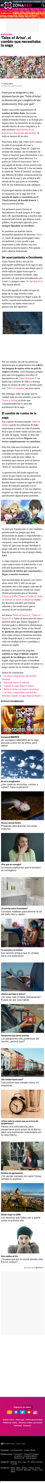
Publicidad (18, 1426)
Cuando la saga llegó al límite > (27, 695)
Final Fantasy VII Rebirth (32, 2)
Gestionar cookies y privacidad (30, 1423)
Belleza (24, 1468)
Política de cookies (10, 1423)
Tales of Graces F (27, 378)
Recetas (19, 1470)
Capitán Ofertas (29, 1450)
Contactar (27, 1426)
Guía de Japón (31, 1458)
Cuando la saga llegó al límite (19, 686)
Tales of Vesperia (15, 388)
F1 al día (14, 1464)
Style (24, 1462)
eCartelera (18, 1456)
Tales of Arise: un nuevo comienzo (21, 689)
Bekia (13, 1468)
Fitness (35, 1470)
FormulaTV (18, 1454)
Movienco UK (19, 1458)
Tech (19, 1462)
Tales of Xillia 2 (27, 596)
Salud (13, 1470)
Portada (15, 9)
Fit (29, 1462)
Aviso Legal (20, 1420)
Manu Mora (8, 84)
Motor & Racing (36, 1462)
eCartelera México (30, 1456)
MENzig (14, 1462)
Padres (31, 1468)
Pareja (37, 1468)
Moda (18, 1468)
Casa (41, 1470)
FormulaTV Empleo (31, 1454)
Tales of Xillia (10, 400)
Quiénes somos (8, 1420)
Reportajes (24, 9)
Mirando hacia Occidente (16, 682)
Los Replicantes (17, 1450)
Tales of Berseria (24, 599)
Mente (13, 1472)
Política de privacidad (34, 1420)
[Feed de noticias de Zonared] (9, 1412)
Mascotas (27, 1470)
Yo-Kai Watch (33, 281)
